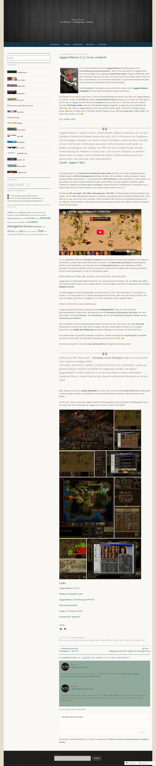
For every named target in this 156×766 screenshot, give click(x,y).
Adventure (15, 212)
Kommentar (142, 732)
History (38, 215)
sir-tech (125, 640)
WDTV (20, 234)
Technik (66, 44)
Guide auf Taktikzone (83, 330)
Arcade (28, 212)
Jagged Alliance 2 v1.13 (69, 588)
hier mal (140, 324)
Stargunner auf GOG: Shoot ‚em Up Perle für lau (129, 650)
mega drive (17, 218)
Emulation (10, 215)
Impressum (78, 44)
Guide (30, 215)
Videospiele (55, 44)
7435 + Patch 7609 (110, 695)
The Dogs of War (75, 105)
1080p (10, 212)
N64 (29, 218)
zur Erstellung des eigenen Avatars (125, 315)
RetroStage (78, 20)
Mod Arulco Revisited (68, 605)
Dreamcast (38, 212)
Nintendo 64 (10, 222)
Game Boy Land (27, 106)
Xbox (41, 234)
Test (40, 231)
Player (18, 222)
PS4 (26, 222)
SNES (22, 231)
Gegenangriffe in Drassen (135, 335)
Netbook (38, 218)
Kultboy (82, 71)
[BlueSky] (90, 44)
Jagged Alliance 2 (107, 640)
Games (22, 215)
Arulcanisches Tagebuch (69, 617)
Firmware (16, 215)
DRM (43, 212)
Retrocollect (21, 166)
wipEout (33, 234)
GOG (145, 281)
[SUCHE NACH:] (29, 58)
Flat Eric (85, 54)
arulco (72, 640)
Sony (26, 231)
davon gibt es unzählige (92, 185)
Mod (120, 640)
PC (16, 222)
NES (33, 218)
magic (116, 640)
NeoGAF (20, 136)
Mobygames (91, 71)
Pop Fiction (21, 130)
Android (22, 212)
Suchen (57, 754)
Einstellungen (97, 315)
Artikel (74, 637)
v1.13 (142, 640)
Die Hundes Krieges (100, 105)
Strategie (137, 640)
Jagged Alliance (95, 640)
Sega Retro (21, 86)
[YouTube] (102, 44)
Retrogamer (15, 226)
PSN (29, 222)
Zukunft (45, 234)
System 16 (21, 160)
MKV (22, 218)
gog (84, 640)
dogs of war (78, 640)
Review (28, 226)
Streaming (34, 231)
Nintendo (45, 218)
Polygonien (20, 93)
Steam (135, 281)
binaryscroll (14, 201)
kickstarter (44, 215)
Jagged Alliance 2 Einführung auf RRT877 (77, 600)
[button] (86, 430)
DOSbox (33, 212)
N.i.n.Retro (21, 148)
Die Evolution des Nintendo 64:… (32, 201)
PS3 (22, 222)
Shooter (16, 231)
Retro (34, 221)
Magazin (10, 218)
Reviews (37, 226)
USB (45, 231)
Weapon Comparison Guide (71, 594)
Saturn (44, 227)
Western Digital (27, 234)
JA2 (87, 640)
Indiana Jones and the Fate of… (27, 196)
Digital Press (21, 172)
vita (16, 234)
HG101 (16, 117)
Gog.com (20, 100)
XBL (37, 234)
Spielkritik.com (22, 153)
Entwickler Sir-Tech (91, 88)
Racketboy (21, 142)
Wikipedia (101, 71)
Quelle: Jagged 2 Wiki (72, 162)
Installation (81, 315)
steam (131, 640)
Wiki (108, 71)
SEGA (10, 231)
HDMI (34, 215)
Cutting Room (22, 72)
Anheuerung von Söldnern (70, 318)
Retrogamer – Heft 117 (68, 650)
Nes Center (21, 80)
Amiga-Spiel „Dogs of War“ (134, 111)
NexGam (20, 112)
